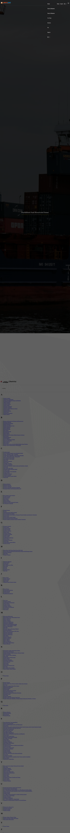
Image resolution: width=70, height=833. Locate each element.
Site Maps (49, 18)
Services (49, 22)
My (48, 27)
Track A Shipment (51, 8)
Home (58, 3)
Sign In (61, 3)
